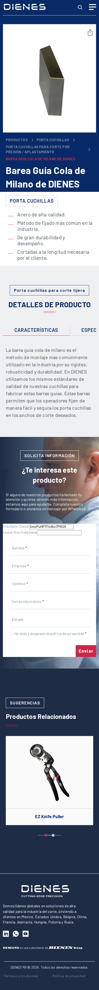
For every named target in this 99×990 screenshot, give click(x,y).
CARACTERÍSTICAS (36, 330)
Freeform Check (16, 526)
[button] (46, 835)
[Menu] (92, 7)
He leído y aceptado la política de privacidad (49, 633)
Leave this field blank (20, 532)
